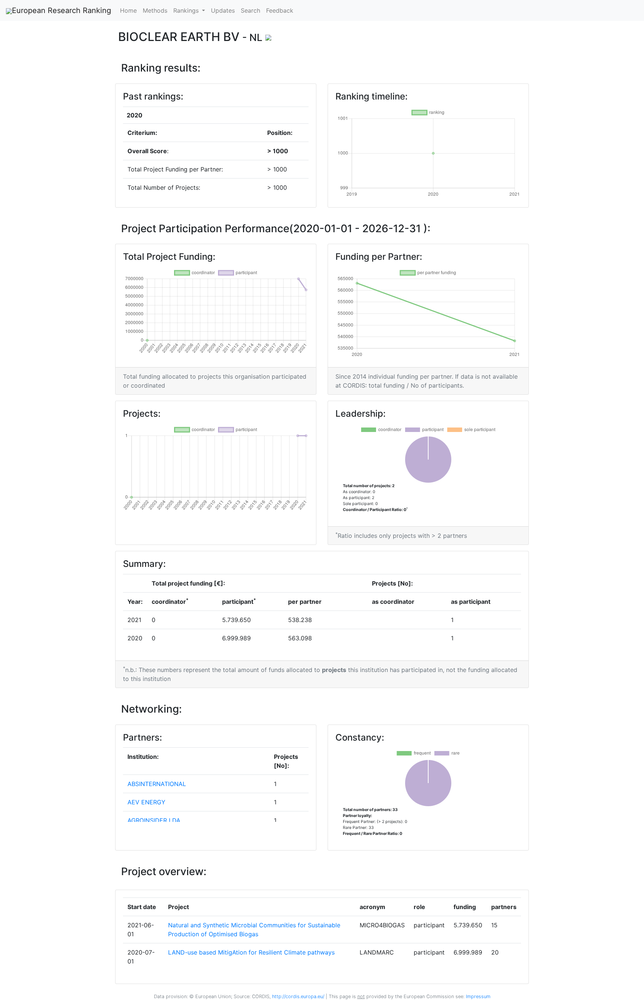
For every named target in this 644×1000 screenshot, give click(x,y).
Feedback (279, 10)
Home (128, 10)
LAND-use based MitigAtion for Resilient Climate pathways (251, 952)
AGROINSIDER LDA (153, 820)
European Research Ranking (61, 10)
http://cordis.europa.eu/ (298, 996)
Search (250, 10)
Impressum (477, 996)
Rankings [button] (187, 10)
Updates (223, 10)
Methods (155, 10)
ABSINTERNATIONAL (156, 784)
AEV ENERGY (146, 802)
